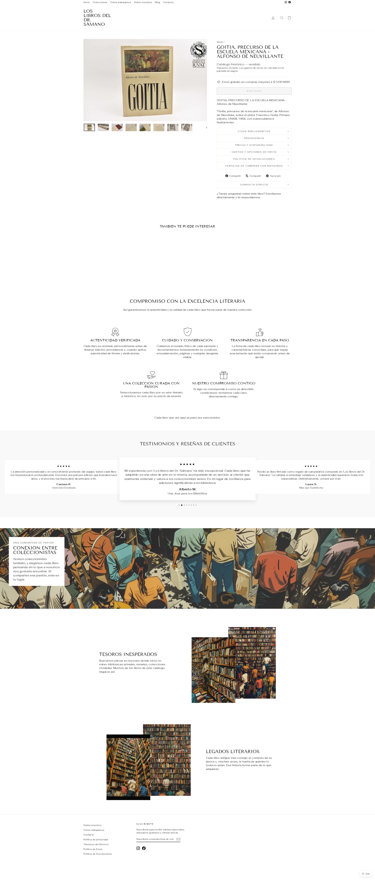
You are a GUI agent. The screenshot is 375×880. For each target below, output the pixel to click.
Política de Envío (93, 849)
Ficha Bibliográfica (254, 131)
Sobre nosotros (143, 2)
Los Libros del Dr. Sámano (97, 17)
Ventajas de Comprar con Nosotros (254, 166)
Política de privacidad (95, 839)
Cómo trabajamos (120, 2)
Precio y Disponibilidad (254, 145)
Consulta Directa (254, 184)
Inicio (86, 2)
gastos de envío (253, 67)
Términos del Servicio (96, 844)
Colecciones (100, 2)
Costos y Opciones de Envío (254, 152)
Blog (157, 2)
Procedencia (254, 138)
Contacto (168, 2)
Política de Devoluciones (254, 159)
